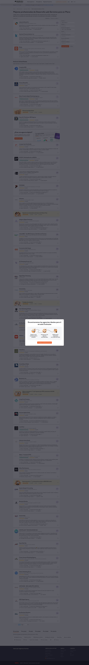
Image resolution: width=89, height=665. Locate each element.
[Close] (62, 320)
